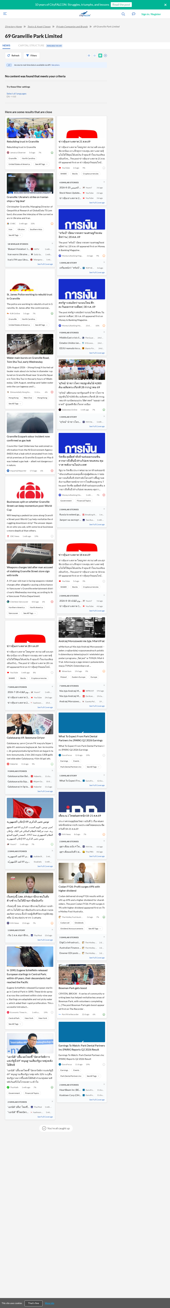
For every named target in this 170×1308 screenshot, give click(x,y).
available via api (54, 46)
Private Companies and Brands (72, 26)
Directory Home (13, 26)
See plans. (55, 65)
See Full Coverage (45, 264)
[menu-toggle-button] (4, 14)
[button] (134, 14)
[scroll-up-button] (164, 1295)
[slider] (104, 55)
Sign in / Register (151, 14)
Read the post (121, 4)
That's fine (33, 1303)
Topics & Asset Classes (38, 26)
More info (49, 1303)
